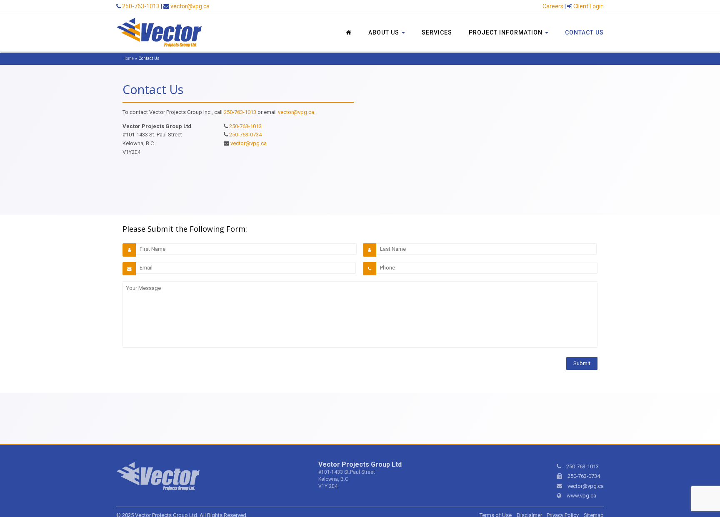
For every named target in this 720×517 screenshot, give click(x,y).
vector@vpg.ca (190, 6)
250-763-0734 (245, 134)
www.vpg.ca (581, 495)
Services (437, 32)
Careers (552, 6)
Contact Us (584, 32)
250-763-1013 (141, 6)
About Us (384, 32)
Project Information (506, 32)
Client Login (588, 6)
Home (128, 58)
